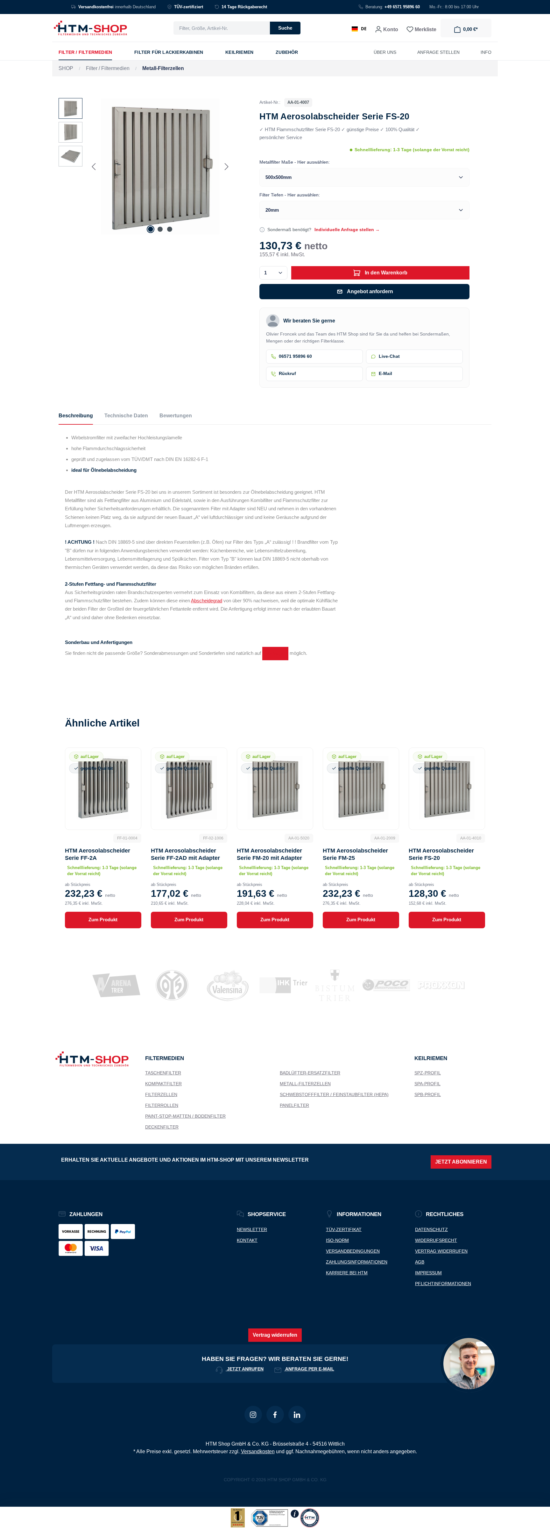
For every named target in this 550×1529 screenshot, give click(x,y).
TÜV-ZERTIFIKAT (344, 1229)
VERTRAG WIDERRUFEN (441, 1251)
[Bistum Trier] (331, 985)
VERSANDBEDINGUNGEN (353, 1251)
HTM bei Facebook (275, 1414)
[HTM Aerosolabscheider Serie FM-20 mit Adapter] (275, 788)
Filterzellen (161, 1094)
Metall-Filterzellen (305, 1083)
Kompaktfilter (163, 1083)
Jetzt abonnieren (461, 1161)
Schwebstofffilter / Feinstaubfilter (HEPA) (334, 1094)
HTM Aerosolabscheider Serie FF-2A (97, 854)
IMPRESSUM (428, 1272)
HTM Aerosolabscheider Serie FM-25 (355, 854)
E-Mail (385, 373)
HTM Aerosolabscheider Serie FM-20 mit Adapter (269, 854)
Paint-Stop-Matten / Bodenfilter (185, 1116)
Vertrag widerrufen (275, 1335)
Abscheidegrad (206, 600)
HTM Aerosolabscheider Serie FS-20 (441, 854)
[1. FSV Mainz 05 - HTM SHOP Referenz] (168, 985)
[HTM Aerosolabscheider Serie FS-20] (160, 167)
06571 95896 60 (295, 356)
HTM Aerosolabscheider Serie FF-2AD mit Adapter (185, 854)
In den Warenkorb (385, 272)
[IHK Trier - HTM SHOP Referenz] (279, 985)
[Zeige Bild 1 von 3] (150, 229)
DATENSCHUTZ (431, 1229)
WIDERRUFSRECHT (436, 1240)
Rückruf (287, 373)
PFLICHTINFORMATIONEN (443, 1283)
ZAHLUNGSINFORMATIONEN (356, 1261)
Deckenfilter (162, 1126)
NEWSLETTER (252, 1229)
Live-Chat (389, 356)
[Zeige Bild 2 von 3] (160, 229)
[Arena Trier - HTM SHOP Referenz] (112, 985)
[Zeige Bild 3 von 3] (169, 229)
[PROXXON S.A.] (437, 985)
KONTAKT (247, 1240)
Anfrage (275, 653)
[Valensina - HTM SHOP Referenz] (224, 985)
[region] (145, 166)
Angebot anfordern (370, 291)
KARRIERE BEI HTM (347, 1272)
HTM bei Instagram (253, 1414)
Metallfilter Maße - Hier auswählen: (294, 162)
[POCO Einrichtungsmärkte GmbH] (382, 985)
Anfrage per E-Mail (309, 1368)
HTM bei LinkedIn (297, 1414)
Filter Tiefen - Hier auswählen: (289, 194)
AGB (419, 1261)
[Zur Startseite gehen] (90, 28)
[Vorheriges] (93, 166)
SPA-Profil (427, 1083)
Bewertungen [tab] (175, 415)
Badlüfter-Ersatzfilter (310, 1072)
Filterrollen (161, 1105)
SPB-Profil (427, 1094)
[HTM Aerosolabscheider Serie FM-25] (361, 788)
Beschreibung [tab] (76, 415)
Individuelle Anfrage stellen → (347, 229)
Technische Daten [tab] (126, 415)
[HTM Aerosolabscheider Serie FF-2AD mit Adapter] (189, 788)
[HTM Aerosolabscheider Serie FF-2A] (103, 788)
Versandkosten (258, 1451)
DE (363, 29)
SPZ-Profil (427, 1072)
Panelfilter (294, 1105)
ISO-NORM (337, 1240)
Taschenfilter (163, 1072)
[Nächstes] (226, 166)
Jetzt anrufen (245, 1368)
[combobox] (221, 28)
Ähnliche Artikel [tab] (102, 723)
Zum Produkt (102, 919)
